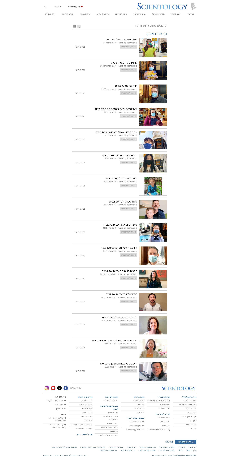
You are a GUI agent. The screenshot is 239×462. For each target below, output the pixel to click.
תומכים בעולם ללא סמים (167, 450)
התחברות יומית (111, 397)
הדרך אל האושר (86, 400)
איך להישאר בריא (84, 434)
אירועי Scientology (137, 425)
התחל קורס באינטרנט (116, 447)
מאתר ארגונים (113, 412)
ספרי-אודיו (140, 404)
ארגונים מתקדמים (112, 423)
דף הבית (190, 14)
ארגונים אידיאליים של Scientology (110, 417)
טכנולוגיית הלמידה (85, 404)
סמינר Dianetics (164, 417)
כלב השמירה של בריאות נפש (82, 424)
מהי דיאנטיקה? (191, 408)
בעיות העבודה (165, 404)
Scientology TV (74, 7)
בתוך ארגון (192, 420)
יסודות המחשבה (164, 408)
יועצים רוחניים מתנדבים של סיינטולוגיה (92, 447)
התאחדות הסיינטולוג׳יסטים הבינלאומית (64, 447)
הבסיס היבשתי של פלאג (109, 427)
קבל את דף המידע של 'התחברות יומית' (57, 419)
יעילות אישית (165, 421)
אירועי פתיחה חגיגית (137, 421)
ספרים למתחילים (138, 400)
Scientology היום (136, 418)
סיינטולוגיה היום (121, 14)
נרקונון (180, 450)
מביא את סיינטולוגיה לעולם (108, 435)
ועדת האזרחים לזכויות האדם (108, 450)
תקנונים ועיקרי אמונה (188, 416)
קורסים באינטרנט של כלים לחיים (158, 400)
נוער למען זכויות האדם (128, 450)
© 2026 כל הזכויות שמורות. (174, 455)
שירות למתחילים (163, 414)
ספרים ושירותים (67, 14)
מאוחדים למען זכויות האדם (147, 450)
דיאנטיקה (182, 447)
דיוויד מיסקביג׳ (131, 447)
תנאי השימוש (58, 455)
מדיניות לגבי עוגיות (70, 455)
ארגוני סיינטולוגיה (139, 14)
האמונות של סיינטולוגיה (187, 404)
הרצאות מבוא (139, 408)
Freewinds (114, 431)
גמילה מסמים (87, 412)
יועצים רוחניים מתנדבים (84, 428)
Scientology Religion (167, 447)
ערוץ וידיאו (192, 428)
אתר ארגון (60, 408)
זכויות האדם (88, 420)
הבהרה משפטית (48, 455)
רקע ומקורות (192, 412)
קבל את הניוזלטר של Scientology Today (57, 426)
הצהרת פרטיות (82, 455)
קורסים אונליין (50, 14)
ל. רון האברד (176, 14)
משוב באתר (59, 404)
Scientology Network (148, 447)
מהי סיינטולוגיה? (158, 14)
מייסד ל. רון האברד (189, 400)
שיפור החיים (166, 425)
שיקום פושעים (87, 408)
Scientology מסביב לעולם (109, 408)
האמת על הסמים (86, 416)
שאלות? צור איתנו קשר (55, 400)
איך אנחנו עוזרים (103, 14)
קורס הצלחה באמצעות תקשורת (159, 429)
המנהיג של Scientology (135, 429)
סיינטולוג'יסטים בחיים (128, 46)
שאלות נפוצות (85, 14)
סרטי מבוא (140, 412)
